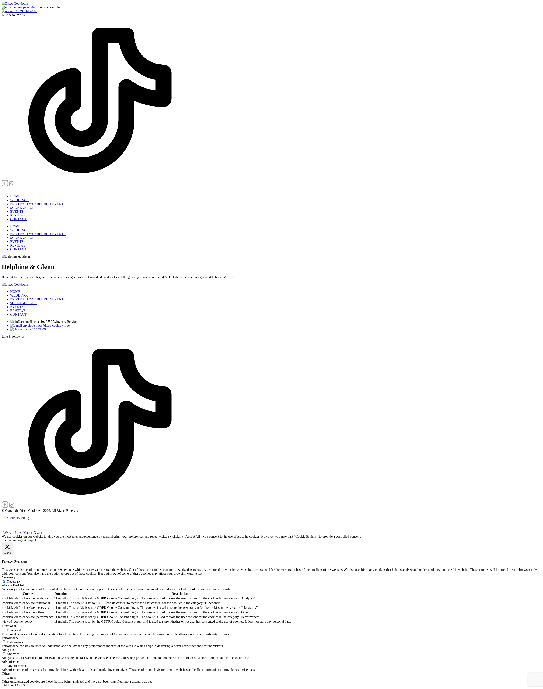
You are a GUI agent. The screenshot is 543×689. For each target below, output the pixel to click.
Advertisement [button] (11, 661)
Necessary (14, 581)
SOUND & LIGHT (23, 207)
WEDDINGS (19, 200)
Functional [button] (9, 626)
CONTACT (18, 219)
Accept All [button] (31, 540)
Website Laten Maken (18, 532)
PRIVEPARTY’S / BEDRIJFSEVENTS (38, 204)
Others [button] (6, 673)
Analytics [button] (8, 650)
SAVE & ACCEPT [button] (15, 685)
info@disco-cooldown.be (52, 325)
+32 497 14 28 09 (34, 329)
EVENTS (17, 211)
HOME (15, 196)
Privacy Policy (20, 518)
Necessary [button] (8, 577)
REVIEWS (17, 215)
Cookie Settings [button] (12, 540)
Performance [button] (10, 638)
